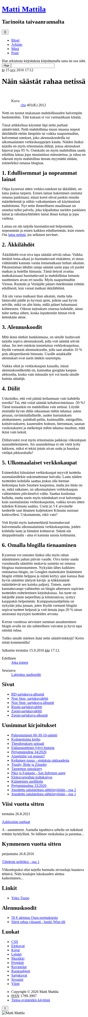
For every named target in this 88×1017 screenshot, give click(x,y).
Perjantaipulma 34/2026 (28, 752)
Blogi (15, 40)
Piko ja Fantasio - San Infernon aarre (38, 773)
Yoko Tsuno (20, 898)
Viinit (15, 984)
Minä (15, 49)
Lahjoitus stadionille (26, 675)
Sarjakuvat (19, 975)
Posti (15, 53)
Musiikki (17, 958)
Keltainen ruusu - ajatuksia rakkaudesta (40, 760)
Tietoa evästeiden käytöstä (30, 1000)
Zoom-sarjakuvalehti (26, 711)
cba (23, 105)
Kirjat (15, 950)
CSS (14, 942)
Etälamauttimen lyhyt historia (32, 748)
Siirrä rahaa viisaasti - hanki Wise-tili (38, 922)
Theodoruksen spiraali (27, 744)
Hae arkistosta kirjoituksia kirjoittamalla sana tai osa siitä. (44, 61)
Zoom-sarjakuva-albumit (29, 715)
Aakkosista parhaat (16, 822)
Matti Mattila (24, 9)
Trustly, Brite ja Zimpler (29, 765)
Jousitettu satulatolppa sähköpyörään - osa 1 (43, 794)
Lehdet (16, 954)
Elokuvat (18, 946)
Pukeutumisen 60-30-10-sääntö (34, 735)
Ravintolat (19, 967)
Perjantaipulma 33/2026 (28, 786)
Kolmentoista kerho (25, 739)
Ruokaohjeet (20, 971)
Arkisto (16, 44)
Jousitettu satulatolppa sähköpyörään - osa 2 (43, 790)
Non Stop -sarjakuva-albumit (32, 703)
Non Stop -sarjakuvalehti (29, 698)
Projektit (17, 963)
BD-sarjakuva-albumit (27, 694)
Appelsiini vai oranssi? (28, 756)
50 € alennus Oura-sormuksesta (34, 918)
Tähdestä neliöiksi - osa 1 (20, 862)
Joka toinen (19, 662)
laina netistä (17, 235)
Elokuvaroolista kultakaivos (31, 777)
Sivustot (17, 979)
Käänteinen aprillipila (27, 781)
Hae (6, 65)
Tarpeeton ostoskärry (26, 769)
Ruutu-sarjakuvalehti (26, 707)
